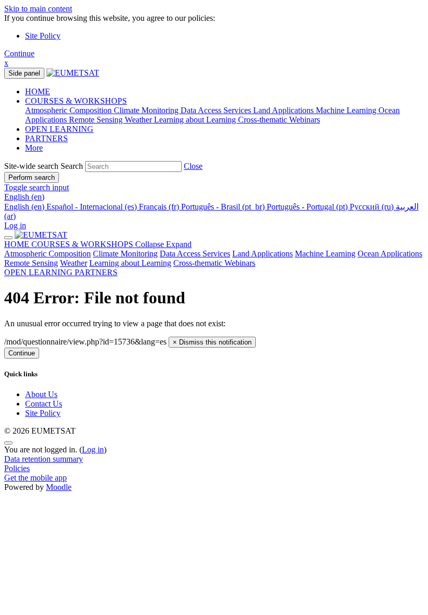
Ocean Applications (390, 253)
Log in (15, 225)
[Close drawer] (8, 237)
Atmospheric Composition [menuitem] (69, 110)
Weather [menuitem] (139, 119)
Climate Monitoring (125, 253)
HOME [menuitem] (37, 91)
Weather (73, 263)
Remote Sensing (31, 263)
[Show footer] (8, 443)
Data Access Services (195, 253)
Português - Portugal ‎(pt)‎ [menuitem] (308, 206)
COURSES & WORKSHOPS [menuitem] (76, 100)
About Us (41, 394)
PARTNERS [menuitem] (46, 138)
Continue (19, 53)
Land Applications (262, 253)
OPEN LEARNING (39, 272)
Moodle (59, 487)
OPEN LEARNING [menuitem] (59, 129)
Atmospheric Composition (47, 253)
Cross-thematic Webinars (214, 263)
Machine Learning (325, 253)
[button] (193, 166)
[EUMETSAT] (41, 234)
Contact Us (43, 403)
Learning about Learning (130, 263)
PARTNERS (96, 272)
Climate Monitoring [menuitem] (147, 110)
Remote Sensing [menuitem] (97, 119)
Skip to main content (38, 8)
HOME (17, 244)
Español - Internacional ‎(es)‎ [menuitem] (92, 206)
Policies (17, 468)
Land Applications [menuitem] (284, 110)
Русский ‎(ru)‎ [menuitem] (373, 206)
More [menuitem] (34, 147)
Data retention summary (43, 458)
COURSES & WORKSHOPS (111, 244)
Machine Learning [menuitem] (347, 110)
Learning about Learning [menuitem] (196, 119)
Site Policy (43, 35)
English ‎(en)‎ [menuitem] (25, 206)
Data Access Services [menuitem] (217, 110)
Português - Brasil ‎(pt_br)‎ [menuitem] (224, 206)
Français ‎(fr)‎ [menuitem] (160, 206)
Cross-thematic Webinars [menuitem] (279, 119)
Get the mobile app (35, 477)
